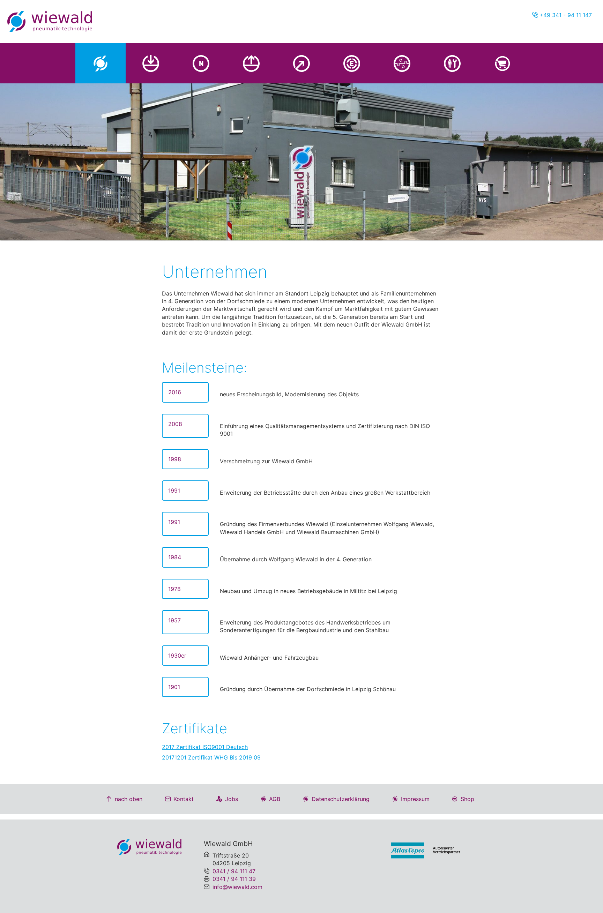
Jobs (231, 798)
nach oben (128, 798)
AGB (274, 798)
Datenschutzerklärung (341, 798)
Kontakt (183, 798)
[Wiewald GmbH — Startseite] (50, 21)
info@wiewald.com (237, 886)
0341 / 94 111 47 (234, 871)
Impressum (415, 798)
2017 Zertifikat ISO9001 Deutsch (205, 746)
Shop (467, 798)
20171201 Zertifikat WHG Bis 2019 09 (211, 757)
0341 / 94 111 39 (234, 878)
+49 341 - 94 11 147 (565, 15)
